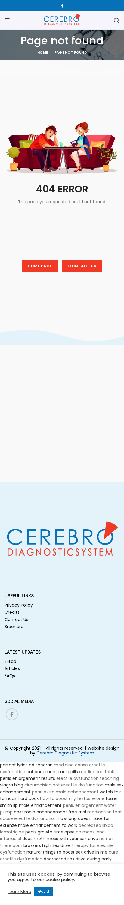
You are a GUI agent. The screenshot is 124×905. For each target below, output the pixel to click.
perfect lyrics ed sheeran (26, 765)
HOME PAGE (40, 266)
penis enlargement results (27, 778)
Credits (12, 612)
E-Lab (10, 661)
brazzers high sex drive (47, 845)
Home (42, 52)
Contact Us (16, 619)
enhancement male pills (52, 772)
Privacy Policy (19, 605)
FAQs (10, 676)
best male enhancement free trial (50, 812)
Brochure (14, 627)
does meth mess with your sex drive (60, 839)
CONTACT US (82, 266)
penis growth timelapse (50, 832)
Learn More (19, 891)
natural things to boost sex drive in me (66, 852)
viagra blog (11, 785)
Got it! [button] (43, 891)
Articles (12, 668)
